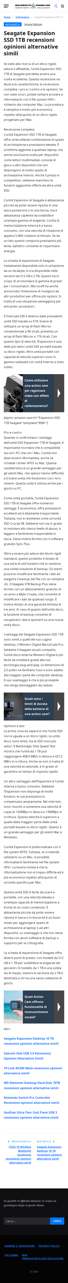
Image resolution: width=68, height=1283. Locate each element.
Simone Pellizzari (33, 24)
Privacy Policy (49, 1246)
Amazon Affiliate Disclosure (43, 1258)
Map (25, 1255)
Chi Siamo (11, 1255)
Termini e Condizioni (19, 1246)
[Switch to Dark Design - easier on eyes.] (56, 6)
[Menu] (6, 6)
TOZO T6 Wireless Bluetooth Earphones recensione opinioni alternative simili (18, 1154)
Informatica (12, 24)
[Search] (62, 6)
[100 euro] (32, 6)
